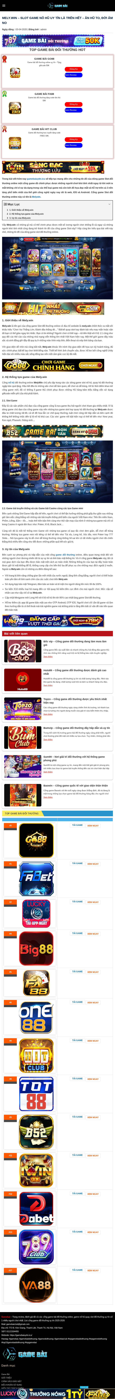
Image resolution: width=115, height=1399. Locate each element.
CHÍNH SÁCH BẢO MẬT (11, 1381)
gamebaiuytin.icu (36, 179)
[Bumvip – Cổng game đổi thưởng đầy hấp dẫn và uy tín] (22, 737)
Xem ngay (93, 825)
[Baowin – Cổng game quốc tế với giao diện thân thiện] (22, 795)
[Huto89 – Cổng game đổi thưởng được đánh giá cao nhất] (22, 680)
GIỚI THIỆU (6, 1378)
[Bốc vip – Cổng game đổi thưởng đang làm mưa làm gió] (22, 651)
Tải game (77, 825)
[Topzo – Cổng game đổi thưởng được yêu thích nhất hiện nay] (22, 708)
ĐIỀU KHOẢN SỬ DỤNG (11, 1385)
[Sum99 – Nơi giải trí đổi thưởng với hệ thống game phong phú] (22, 766)
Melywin (36, 197)
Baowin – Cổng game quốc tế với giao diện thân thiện (75, 785)
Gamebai (5, 1317)
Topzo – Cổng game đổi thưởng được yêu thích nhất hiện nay (75, 701)
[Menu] (3, 5)
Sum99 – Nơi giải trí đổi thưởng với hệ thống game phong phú (74, 758)
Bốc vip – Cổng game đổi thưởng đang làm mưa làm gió (74, 643)
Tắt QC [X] (84, 1387)
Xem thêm (48, 656)
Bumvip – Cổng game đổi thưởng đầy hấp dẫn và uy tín (76, 728)
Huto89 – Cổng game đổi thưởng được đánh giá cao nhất (74, 672)
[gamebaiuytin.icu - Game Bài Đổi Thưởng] (57, 6)
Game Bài (5, 1374)
